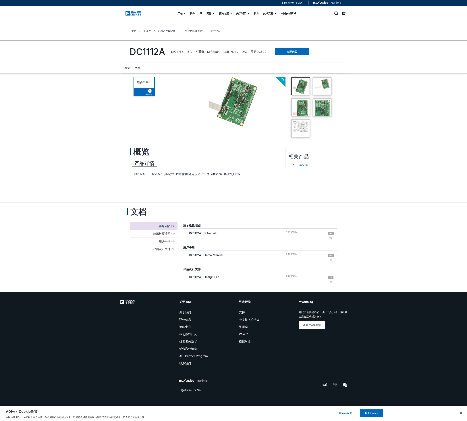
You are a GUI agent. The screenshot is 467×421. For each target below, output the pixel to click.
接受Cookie (371, 412)
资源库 (243, 327)
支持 (242, 312)
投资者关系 (186, 341)
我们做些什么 (188, 334)
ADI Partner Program (193, 356)
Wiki (242, 334)
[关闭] (461, 413)
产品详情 (144, 163)
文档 (137, 68)
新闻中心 (185, 327)
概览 (127, 68)
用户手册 (142, 82)
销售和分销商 (188, 349)
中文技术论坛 (247, 319)
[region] (233, 413)
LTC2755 (302, 165)
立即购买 (292, 51)
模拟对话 (245, 341)
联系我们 (185, 363)
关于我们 (185, 312)
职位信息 (185, 319)
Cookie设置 (345, 412)
